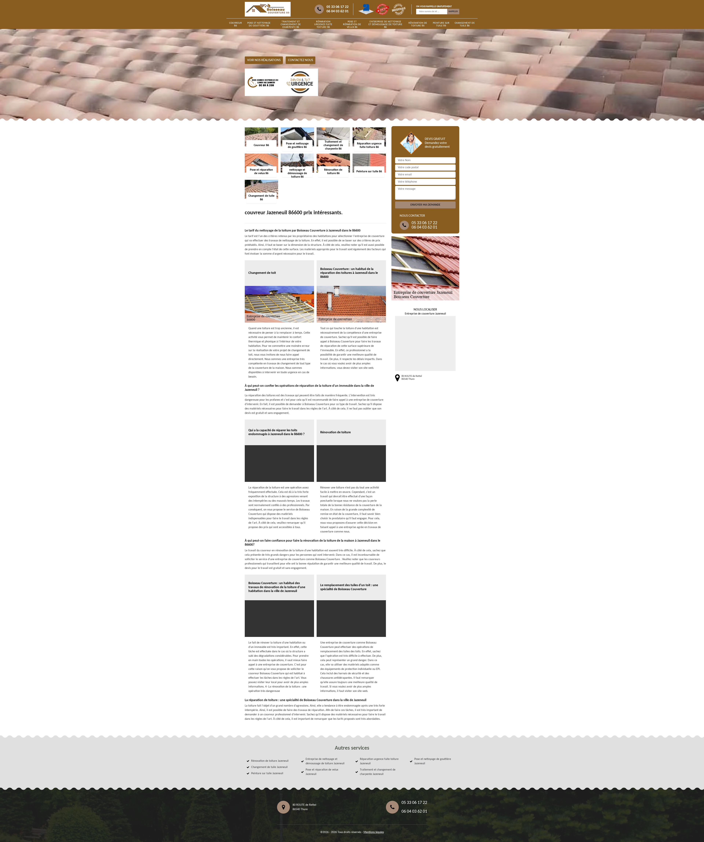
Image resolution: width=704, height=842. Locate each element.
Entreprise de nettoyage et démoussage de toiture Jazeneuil (325, 761)
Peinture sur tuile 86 (441, 24)
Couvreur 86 (235, 24)
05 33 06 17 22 (338, 7)
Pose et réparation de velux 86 (352, 24)
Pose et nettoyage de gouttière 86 (259, 24)
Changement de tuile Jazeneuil (269, 767)
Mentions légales (374, 832)
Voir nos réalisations (263, 60)
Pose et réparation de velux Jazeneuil (322, 772)
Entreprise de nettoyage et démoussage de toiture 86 (385, 24)
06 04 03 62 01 (338, 11)
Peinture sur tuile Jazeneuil (267, 773)
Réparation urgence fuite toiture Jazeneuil (379, 761)
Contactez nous (300, 60)
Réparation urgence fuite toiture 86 (323, 24)
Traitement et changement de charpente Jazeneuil (377, 772)
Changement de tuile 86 (465, 24)
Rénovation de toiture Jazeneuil (270, 761)
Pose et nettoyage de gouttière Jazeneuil (432, 761)
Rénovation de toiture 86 (417, 24)
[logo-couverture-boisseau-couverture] (268, 9)
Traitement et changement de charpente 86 (291, 24)
